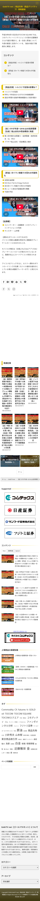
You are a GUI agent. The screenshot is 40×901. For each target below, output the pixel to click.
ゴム (6, 722)
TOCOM (9, 713)
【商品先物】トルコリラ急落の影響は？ (21, 64)
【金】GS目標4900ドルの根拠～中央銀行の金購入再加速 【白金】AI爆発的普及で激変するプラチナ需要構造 (20, 434)
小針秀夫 (9, 734)
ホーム (20, 472)
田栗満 (12, 744)
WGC (24, 718)
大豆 (3, 735)
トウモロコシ (22, 722)
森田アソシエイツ (28, 739)
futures (22, 709)
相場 (24, 743)
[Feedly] (16, 282)
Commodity (8, 709)
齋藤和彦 (15, 753)
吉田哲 (25, 731)
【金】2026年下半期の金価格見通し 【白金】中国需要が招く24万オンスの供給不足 (33, 433)
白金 (29, 295)
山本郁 (18, 734)
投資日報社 (26, 735)
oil (3, 713)
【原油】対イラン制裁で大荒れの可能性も (21, 72)
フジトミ (16, 726)
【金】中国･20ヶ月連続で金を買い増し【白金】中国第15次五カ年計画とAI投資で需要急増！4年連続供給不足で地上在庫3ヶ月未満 (7, 437)
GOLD (32, 709)
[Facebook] (4, 282)
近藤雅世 (33, 295)
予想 (15, 731)
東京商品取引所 (9, 739)
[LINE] (25, 282)
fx (27, 709)
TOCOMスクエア (10, 717)
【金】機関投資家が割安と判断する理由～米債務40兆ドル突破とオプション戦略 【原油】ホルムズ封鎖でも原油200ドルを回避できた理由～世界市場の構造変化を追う (7, 393)
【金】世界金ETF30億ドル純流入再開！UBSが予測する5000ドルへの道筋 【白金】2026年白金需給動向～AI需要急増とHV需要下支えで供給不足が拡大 (20, 391)
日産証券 (33, 735)
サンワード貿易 (13, 722)
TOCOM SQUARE (22, 713)
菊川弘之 (6, 749)
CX (16, 709)
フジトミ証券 (26, 725)
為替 (8, 743)
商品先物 (32, 730)
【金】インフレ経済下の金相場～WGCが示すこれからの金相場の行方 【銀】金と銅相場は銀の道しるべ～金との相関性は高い (33, 390)
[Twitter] (21, 282)
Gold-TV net (18, 295)
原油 (25, 295)
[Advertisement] (20, 795)
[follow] (3, 289)
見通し (11, 749)
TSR (21, 718)
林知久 (20, 739)
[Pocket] (12, 282)
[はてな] (8, 282)
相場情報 (30, 743)
